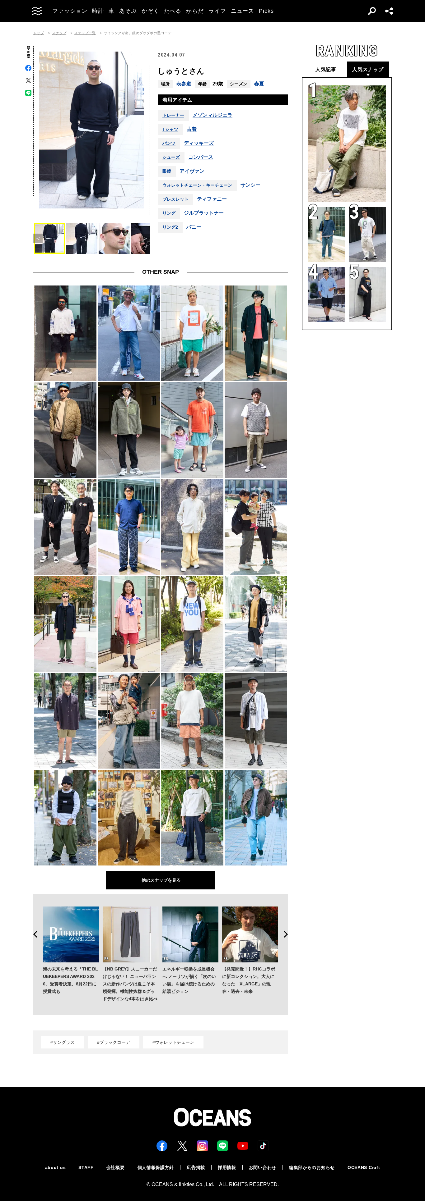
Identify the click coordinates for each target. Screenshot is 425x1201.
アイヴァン (192, 171)
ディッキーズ (199, 143)
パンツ (168, 143)
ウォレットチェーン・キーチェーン (197, 185)
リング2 (170, 227)
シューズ (171, 157)
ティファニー (212, 199)
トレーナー (173, 115)
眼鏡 (166, 171)
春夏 (259, 83)
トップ (38, 33)
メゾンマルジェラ (212, 115)
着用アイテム (177, 100)
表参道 (183, 83)
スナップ (59, 33)
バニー (193, 227)
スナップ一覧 (85, 33)
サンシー (250, 185)
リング (168, 213)
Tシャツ (170, 129)
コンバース (200, 157)
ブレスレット (175, 199)
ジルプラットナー (204, 213)
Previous (33, 934)
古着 (192, 129)
